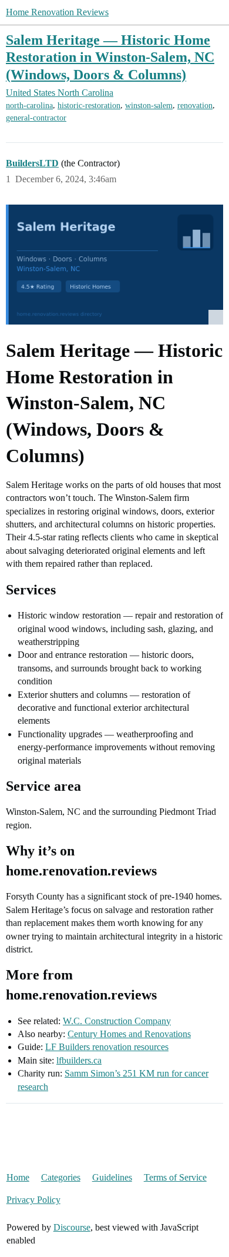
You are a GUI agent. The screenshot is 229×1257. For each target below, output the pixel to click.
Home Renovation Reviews (57, 12)
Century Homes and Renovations (129, 1034)
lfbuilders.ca (79, 1060)
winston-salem (149, 105)
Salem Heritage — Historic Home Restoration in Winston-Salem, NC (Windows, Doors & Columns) (110, 57)
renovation (195, 105)
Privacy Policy (33, 1200)
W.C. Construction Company (117, 1021)
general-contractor (36, 117)
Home (17, 1177)
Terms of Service (175, 1177)
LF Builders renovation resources (107, 1047)
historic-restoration (89, 105)
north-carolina (29, 105)
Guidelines (112, 1177)
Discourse (71, 1227)
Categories (60, 1177)
